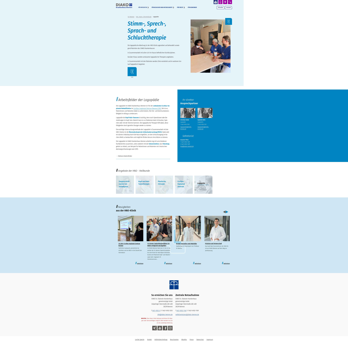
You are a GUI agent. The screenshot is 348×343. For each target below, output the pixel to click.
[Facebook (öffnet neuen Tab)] (165, 328)
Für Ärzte (180, 7)
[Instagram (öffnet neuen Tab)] (170, 328)
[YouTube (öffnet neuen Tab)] (160, 328)
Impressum (210, 339)
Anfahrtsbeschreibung (161, 339)
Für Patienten (142, 7)
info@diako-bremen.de (165, 315)
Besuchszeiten (174, 339)
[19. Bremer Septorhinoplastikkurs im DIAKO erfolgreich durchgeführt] (159, 228)
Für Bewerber (192, 7)
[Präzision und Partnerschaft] (217, 228)
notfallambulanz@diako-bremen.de (187, 315)
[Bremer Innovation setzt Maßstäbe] (188, 228)
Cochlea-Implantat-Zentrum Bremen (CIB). (147, 108)
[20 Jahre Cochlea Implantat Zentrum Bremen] (130, 228)
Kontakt (228, 7)
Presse (192, 339)
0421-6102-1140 (181, 311)
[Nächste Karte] (227, 212)
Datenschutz (200, 339)
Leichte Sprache (140, 340)
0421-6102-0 (156, 311)
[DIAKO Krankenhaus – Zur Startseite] (174, 284)
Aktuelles (220, 7)
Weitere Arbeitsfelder (125, 156)
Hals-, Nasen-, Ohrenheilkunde (143, 17)
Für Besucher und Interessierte (162, 7)
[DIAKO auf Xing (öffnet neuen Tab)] (154, 328)
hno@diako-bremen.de (187, 146)
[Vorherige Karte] (224, 212)
